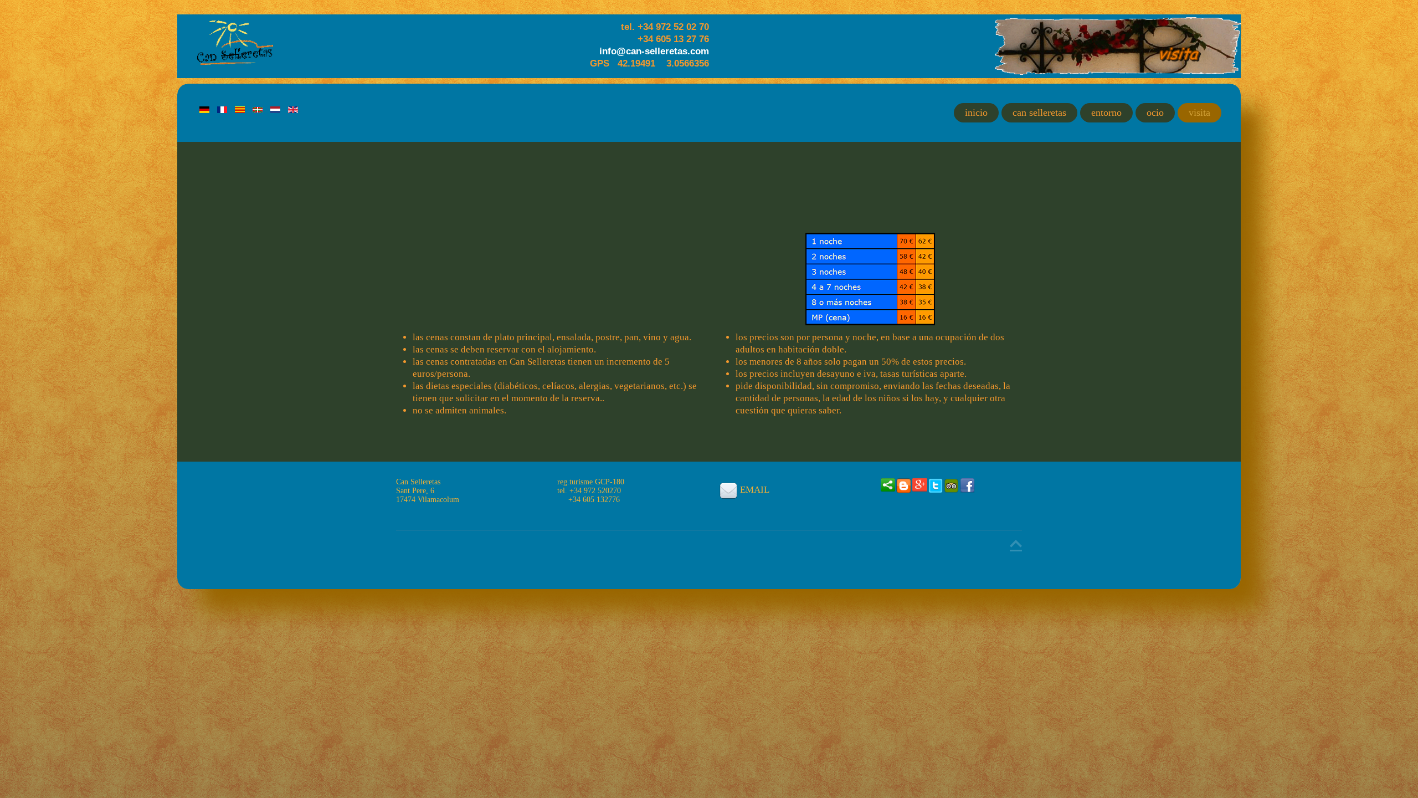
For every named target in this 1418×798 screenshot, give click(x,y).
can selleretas (1039, 112)
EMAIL (754, 489)
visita (1199, 112)
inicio (976, 112)
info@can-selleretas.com (654, 51)
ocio (1155, 112)
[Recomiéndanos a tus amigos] (888, 484)
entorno (1106, 112)
